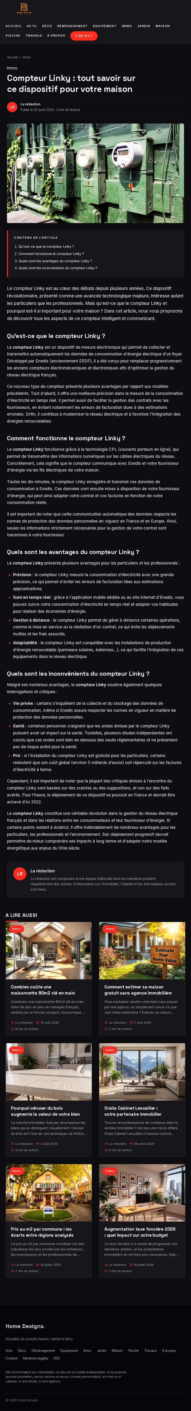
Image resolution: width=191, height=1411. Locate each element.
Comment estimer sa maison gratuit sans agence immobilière (138, 990)
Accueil (14, 26)
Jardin (143, 26)
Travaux (34, 35)
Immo (127, 26)
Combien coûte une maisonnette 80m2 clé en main (43, 990)
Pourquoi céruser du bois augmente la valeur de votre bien (45, 1111)
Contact (84, 36)
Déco (47, 26)
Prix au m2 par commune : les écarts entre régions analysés (42, 1232)
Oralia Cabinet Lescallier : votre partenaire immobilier (132, 1111)
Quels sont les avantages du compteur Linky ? (55, 261)
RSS (57, 1358)
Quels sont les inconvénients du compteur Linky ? (58, 268)
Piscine (13, 35)
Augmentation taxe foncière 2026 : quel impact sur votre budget (140, 1232)
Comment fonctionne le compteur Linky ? (51, 254)
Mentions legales (35, 1358)
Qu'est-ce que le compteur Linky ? (46, 246)
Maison (163, 26)
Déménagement (72, 26)
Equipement (105, 26)
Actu (32, 26)
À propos (56, 35)
